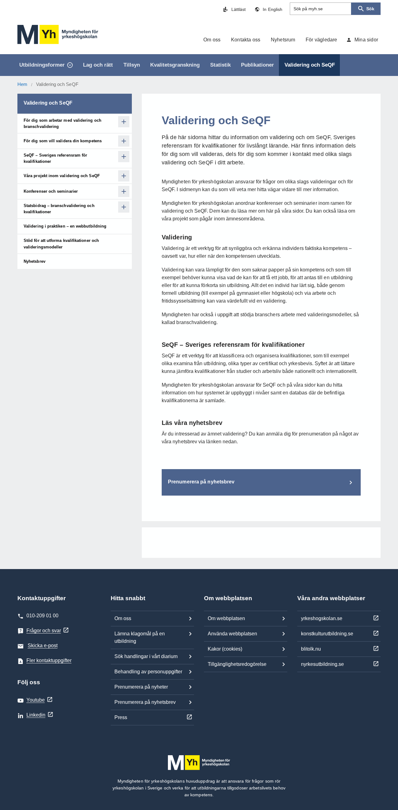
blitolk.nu (311, 649)
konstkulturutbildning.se (327, 633)
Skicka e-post (43, 645)
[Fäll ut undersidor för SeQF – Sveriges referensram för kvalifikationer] (123, 156)
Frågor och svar (43, 630)
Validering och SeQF (48, 103)
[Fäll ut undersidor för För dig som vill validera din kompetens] (123, 141)
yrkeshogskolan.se (321, 618)
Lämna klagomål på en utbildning (139, 637)
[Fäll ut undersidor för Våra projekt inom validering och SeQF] (123, 175)
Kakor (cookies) (225, 649)
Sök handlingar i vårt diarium (146, 656)
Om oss (122, 618)
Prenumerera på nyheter (141, 687)
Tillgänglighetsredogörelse (237, 664)
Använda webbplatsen (232, 633)
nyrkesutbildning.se (322, 664)
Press (120, 717)
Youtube (35, 700)
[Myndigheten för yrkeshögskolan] (57, 34)
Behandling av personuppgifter (148, 671)
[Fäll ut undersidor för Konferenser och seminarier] (123, 191)
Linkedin (35, 715)
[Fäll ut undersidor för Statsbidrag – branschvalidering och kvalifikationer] (123, 207)
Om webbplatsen (226, 618)
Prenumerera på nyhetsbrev (145, 702)
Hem (22, 84)
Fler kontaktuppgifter (49, 660)
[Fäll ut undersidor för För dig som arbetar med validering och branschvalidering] (123, 121)
